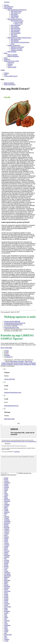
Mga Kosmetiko (12, 51)
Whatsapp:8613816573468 (11, 327)
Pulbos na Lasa (18, 23)
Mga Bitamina (15, 16)
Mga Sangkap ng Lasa (17, 20)
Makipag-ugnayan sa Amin (11, 61)
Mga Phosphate (15, 31)
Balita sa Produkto (13, 54)
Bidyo (5, 58)
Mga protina (14, 14)
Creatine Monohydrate (7, 363)
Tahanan (6, 5)
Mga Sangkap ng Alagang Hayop (20, 42)
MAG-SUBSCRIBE (6, 347)
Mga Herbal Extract (16, 11)
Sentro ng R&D (12, 67)
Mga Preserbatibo (16, 33)
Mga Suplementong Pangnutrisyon (17, 9)
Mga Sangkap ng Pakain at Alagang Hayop (19, 37)
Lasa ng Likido (18, 22)
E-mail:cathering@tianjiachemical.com (14, 323)
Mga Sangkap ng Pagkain (15, 19)
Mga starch (14, 34)
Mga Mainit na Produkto (17, 361)
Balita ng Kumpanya (13, 56)
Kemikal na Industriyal (14, 45)
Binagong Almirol (18, 364)
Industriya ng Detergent (17, 47)
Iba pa (12, 44)
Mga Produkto (8, 8)
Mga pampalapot (15, 30)
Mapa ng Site (28, 361)
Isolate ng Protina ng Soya (21, 363)
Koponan (10, 64)
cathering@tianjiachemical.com (12, 392)
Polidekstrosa (27, 364)
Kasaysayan (11, 62)
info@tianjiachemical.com (11, 405)
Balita (5, 53)
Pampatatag (14, 36)
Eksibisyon (7, 59)
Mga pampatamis (15, 25)
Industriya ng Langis (16, 48)
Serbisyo (10, 65)
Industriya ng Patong (16, 50)
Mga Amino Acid (15, 13)
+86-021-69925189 (9, 379)
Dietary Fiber (14, 17)
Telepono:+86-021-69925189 (12, 321)
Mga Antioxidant (15, 28)
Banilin (34, 364)
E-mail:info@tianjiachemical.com (13, 324)
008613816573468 (9, 419)
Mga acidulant (15, 27)
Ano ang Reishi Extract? (10, 76)
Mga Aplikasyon (8, 6)
